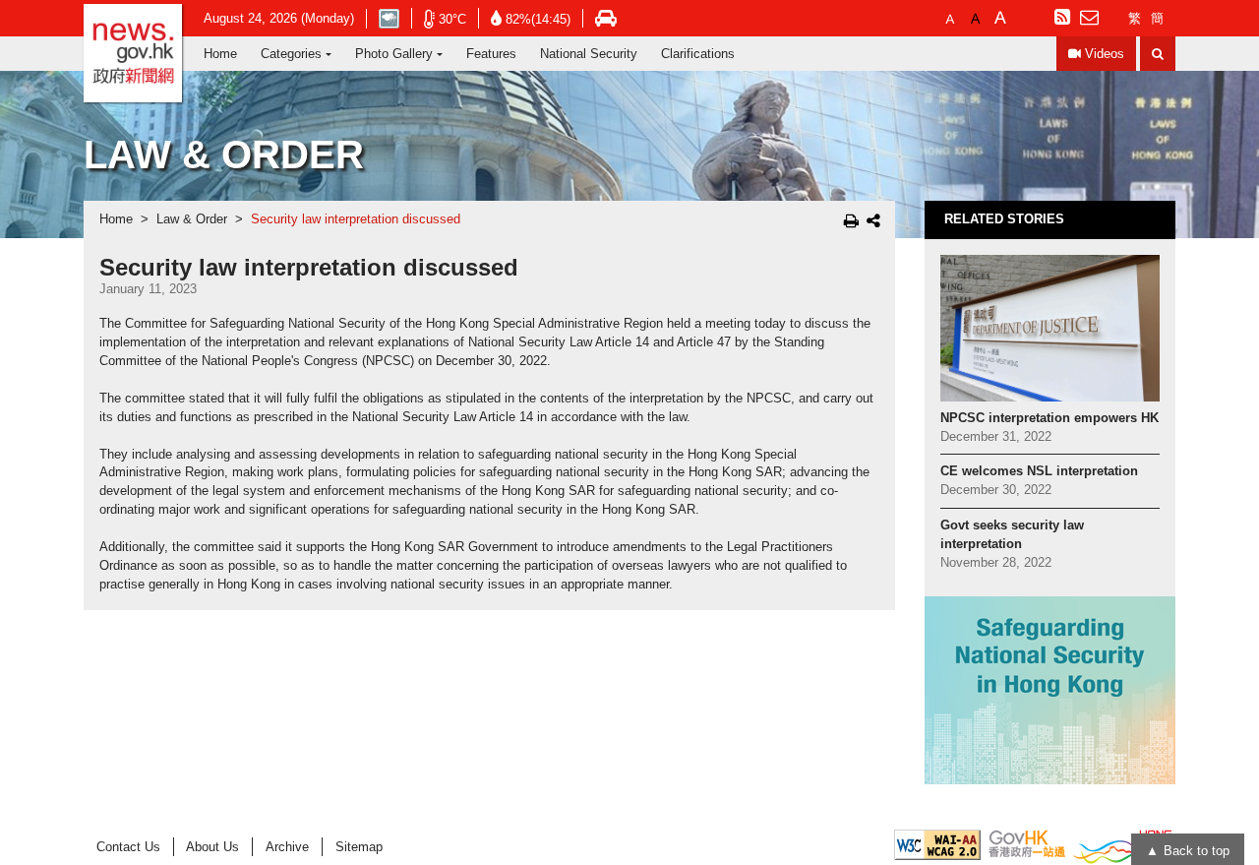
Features (491, 53)
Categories (291, 53)
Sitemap (359, 846)
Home (220, 53)
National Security (588, 53)
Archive (287, 846)
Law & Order (191, 219)
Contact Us (128, 846)
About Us (212, 846)
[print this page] (851, 220)
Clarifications (698, 53)
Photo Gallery (394, 53)
